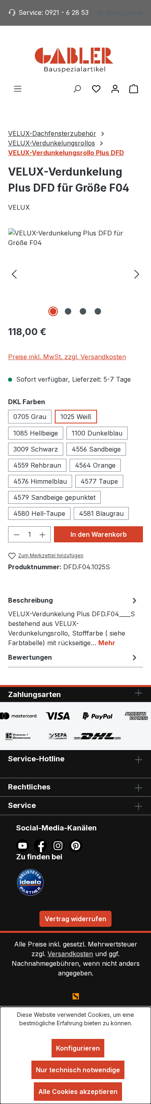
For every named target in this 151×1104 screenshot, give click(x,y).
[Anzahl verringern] (16, 534)
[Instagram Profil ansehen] (60, 845)
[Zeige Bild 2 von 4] (68, 311)
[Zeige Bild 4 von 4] (98, 311)
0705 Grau (29, 417)
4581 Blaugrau (101, 513)
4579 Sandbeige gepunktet (54, 497)
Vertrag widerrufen (75, 919)
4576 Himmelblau (40, 481)
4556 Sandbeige (96, 449)
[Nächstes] (137, 273)
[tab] (73, 621)
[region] (75, 273)
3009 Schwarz (35, 449)
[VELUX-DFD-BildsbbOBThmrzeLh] (75, 273)
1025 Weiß (75, 417)
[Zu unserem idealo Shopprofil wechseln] (30, 881)
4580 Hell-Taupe (39, 513)
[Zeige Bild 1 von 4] (53, 311)
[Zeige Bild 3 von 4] (83, 311)
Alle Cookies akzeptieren (78, 1092)
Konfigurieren (78, 1048)
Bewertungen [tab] (30, 657)
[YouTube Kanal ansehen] (25, 845)
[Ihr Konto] (115, 88)
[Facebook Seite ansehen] (43, 845)
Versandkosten (70, 954)
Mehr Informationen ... (75, 1031)
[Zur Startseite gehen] (75, 59)
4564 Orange (95, 465)
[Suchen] (77, 88)
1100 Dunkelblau (97, 433)
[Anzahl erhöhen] (42, 534)
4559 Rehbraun (37, 465)
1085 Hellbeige (35, 433)
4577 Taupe (99, 481)
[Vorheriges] (14, 273)
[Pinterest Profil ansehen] (77, 845)
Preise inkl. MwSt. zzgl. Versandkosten (67, 357)
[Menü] (17, 88)
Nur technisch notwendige (78, 1070)
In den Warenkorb (98, 534)
